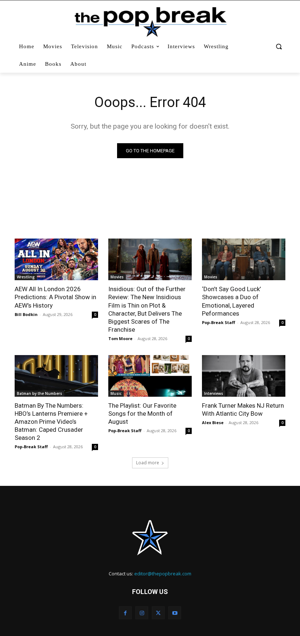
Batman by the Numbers (39, 393)
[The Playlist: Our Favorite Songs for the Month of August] (150, 376)
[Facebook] (125, 612)
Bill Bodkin (26, 314)
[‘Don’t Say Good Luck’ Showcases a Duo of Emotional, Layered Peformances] (243, 259)
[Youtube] (174, 612)
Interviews (213, 393)
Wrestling (26, 276)
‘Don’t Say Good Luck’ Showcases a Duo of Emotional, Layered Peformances (231, 301)
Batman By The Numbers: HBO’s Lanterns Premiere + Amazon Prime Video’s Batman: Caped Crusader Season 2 (51, 421)
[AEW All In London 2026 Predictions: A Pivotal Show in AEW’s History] (56, 259)
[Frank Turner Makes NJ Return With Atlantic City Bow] (243, 376)
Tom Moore (120, 338)
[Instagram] (141, 612)
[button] (278, 46)
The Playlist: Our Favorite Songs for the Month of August (142, 413)
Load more (147, 463)
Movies (117, 276)
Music (115, 393)
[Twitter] (158, 612)
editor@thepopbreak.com (162, 573)
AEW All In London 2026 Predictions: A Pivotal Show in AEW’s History (55, 297)
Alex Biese (213, 422)
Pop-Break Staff (218, 322)
